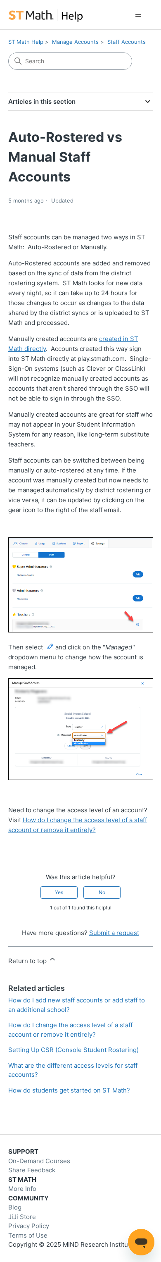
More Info (22, 1189)
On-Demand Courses (39, 1161)
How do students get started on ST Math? (69, 1090)
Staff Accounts (126, 41)
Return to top (28, 961)
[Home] (45, 14)
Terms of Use (27, 1235)
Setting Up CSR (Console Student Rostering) (73, 1050)
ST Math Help (25, 41)
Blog (14, 1207)
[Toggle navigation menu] (138, 14)
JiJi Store (22, 1217)
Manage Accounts (75, 41)
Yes (59, 892)
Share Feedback (31, 1170)
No (102, 892)
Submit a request (114, 933)
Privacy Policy (28, 1226)
